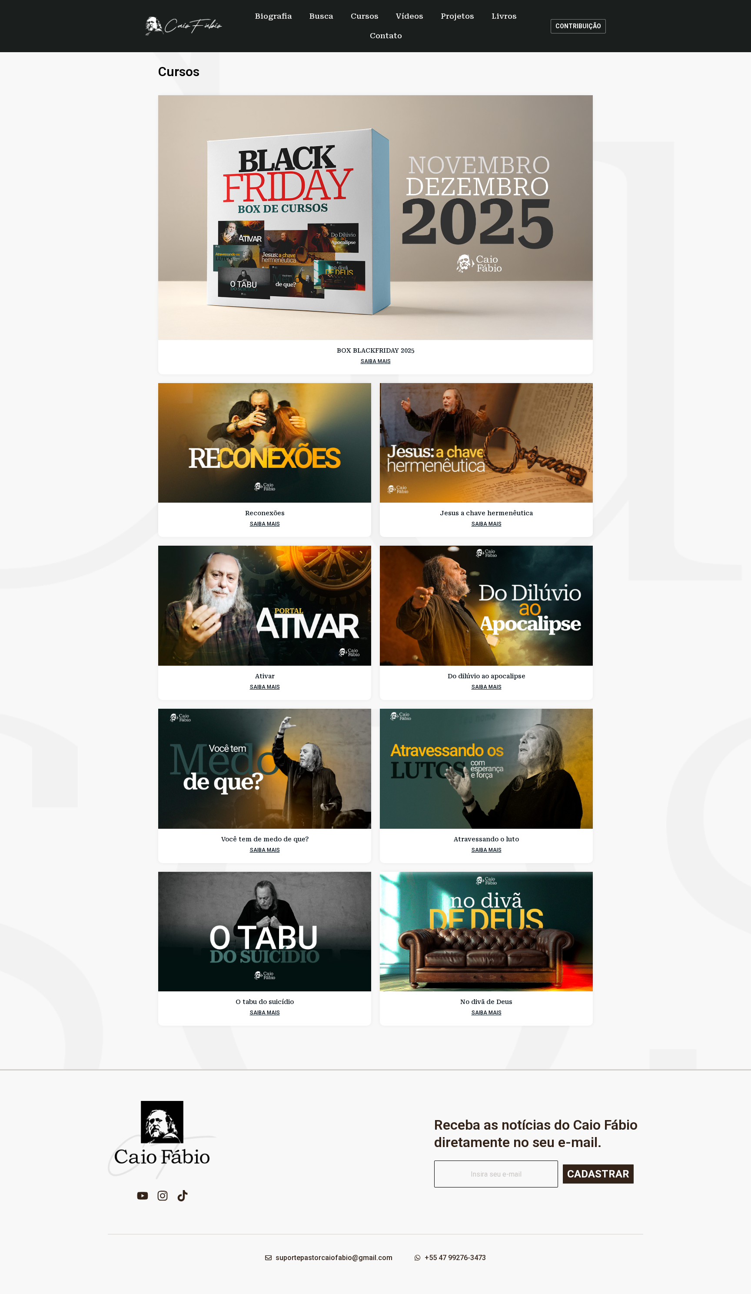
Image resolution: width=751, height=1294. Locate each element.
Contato (386, 35)
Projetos (457, 16)
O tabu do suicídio (265, 1001)
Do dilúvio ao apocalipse (486, 676)
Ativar (265, 676)
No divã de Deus (486, 1001)
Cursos (365, 16)
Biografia (273, 16)
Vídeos (409, 16)
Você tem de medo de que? (265, 839)
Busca (321, 16)
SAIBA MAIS (376, 361)
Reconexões (265, 513)
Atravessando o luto (486, 839)
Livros (504, 16)
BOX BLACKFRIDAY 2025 (376, 350)
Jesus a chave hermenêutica (486, 513)
